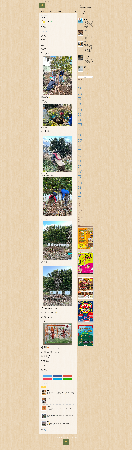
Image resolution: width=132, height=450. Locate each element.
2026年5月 (79, 87)
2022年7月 (79, 144)
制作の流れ (59, 11)
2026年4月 (79, 88)
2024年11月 (80, 109)
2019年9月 (79, 186)
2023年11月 (80, 124)
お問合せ (84, 11)
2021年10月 (80, 155)
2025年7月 (79, 99)
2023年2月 (79, 135)
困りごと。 (86, 19)
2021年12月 (80, 152)
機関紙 (79, 219)
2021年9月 (79, 156)
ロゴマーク (80, 210)
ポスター (79, 207)
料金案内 (75, 11)
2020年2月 (79, 180)
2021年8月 (79, 157)
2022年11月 (80, 139)
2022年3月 (79, 149)
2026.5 (85, 31)
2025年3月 (79, 104)
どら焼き (48, 398)
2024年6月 (79, 115)
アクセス (67, 11)
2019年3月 (79, 193)
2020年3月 (79, 178)
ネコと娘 (48, 390)
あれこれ (45, 429)
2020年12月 (80, 167)
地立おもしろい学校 (81, 214)
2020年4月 (79, 177)
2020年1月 (79, 181)
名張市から (46, 430)
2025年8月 (79, 98)
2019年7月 (79, 188)
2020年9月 (79, 171)
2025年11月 (80, 94)
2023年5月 (79, 131)
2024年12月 (80, 108)
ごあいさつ (42, 11)
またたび (48, 406)
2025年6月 (79, 100)
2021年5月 (79, 161)
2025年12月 (80, 93)
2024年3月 (79, 119)
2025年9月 (79, 97)
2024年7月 (79, 114)
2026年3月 (79, 89)
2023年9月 (79, 126)
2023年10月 (80, 125)
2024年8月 (79, 113)
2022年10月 (80, 140)
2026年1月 (79, 92)
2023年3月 (79, 134)
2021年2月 (79, 165)
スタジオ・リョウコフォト (46, 31)
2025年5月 (79, 102)
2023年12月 (80, 123)
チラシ (79, 203)
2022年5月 (79, 146)
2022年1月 (79, 151)
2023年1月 (79, 136)
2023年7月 (79, 129)
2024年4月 (79, 118)
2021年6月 (79, 160)
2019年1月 (79, 196)
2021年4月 (79, 162)
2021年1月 (79, 166)
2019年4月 (79, 192)
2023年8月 (79, 128)
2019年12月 (80, 182)
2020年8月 (79, 172)
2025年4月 (79, 103)
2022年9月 (79, 141)
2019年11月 (80, 183)
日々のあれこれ (44, 383)
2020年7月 (79, 173)
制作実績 (51, 11)
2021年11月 (80, 154)
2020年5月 (79, 176)
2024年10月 (80, 110)
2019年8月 (79, 187)
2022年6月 (79, 145)
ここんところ (86, 56)
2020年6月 (79, 175)
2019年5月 (79, 191)
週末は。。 (49, 421)
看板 (79, 221)
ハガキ (79, 205)
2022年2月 (79, 150)
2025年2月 (79, 105)
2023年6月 (79, 130)
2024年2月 (79, 120)
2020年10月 (80, 170)
